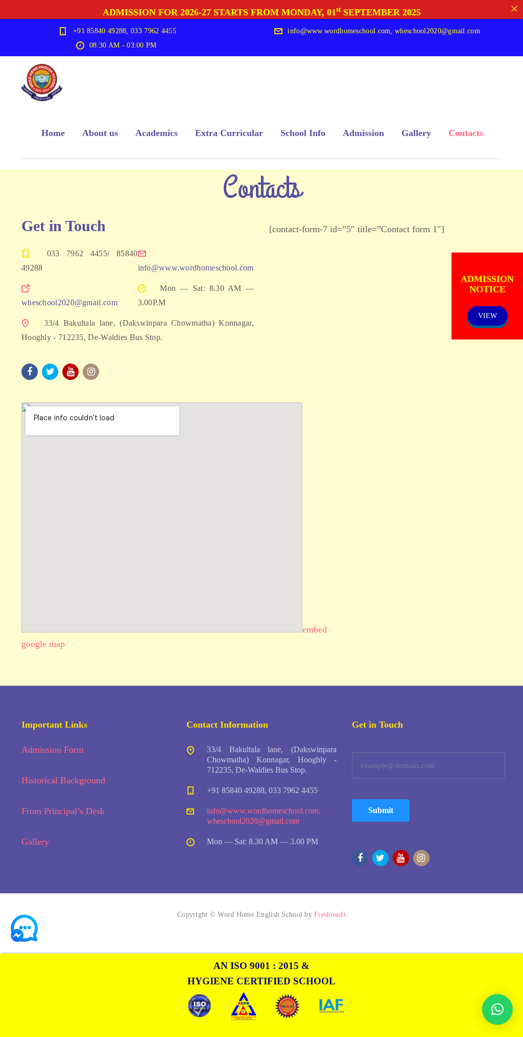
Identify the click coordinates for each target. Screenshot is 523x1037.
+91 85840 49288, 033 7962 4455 (124, 31)
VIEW (487, 315)
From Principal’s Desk (63, 811)
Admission (363, 133)
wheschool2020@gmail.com (69, 302)
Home (53, 133)
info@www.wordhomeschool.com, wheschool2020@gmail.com (384, 31)
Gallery (416, 133)
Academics (156, 133)
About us (100, 133)
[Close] (514, 8)
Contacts (465, 133)
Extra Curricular (229, 133)
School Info (302, 133)
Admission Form (52, 750)
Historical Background (63, 780)
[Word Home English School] (41, 81)
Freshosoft (330, 914)
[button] (497, 1009)
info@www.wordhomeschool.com (196, 267)
